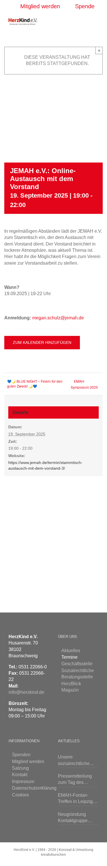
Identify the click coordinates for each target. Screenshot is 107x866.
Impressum (23, 781)
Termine (69, 657)
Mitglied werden (28, 761)
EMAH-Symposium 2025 (84, 384)
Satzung (20, 768)
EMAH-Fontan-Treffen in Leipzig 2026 (75, 799)
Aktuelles (70, 650)
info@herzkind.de (26, 692)
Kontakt (19, 774)
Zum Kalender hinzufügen (42, 342)
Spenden (21, 754)
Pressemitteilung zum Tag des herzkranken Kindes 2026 (78, 780)
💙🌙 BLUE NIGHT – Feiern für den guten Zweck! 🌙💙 (34, 383)
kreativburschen (53, 855)
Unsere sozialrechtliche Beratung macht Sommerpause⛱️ (75, 761)
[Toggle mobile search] (86, 21)
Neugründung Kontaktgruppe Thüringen (73, 818)
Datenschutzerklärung (29, 788)
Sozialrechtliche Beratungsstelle (77, 673)
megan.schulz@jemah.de (58, 317)
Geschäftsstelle (76, 663)
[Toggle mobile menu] (96, 21)
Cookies (20, 794)
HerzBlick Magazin (71, 686)
